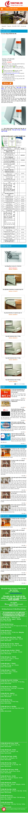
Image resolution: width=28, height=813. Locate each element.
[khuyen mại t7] (14, 17)
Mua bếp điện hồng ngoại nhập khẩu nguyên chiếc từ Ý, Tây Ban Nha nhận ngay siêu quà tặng (18, 410)
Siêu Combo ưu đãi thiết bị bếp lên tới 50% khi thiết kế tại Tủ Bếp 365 (18, 423)
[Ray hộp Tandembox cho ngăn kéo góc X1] (13, 303)
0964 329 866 (14, 8)
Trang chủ (9, 26)
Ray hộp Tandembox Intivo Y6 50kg (13, 379)
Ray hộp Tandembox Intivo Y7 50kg (13, 336)
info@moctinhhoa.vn (16, 593)
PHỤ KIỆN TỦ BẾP (16, 26)
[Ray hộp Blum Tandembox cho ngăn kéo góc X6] (13, 280)
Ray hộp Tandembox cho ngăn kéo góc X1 (13, 312)
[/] (14, 3)
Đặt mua (6, 83)
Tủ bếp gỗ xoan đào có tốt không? (18, 448)
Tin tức (3, 446)
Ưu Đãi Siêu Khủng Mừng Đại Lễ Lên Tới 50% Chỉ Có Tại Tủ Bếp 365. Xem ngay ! (18, 391)
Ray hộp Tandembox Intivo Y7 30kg (13, 358)
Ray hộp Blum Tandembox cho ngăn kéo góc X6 (13, 289)
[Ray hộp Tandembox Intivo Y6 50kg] (13, 370)
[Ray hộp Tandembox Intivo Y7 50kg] (13, 326)
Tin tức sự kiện (5, 516)
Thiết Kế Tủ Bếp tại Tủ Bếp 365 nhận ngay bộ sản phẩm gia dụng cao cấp (18, 435)
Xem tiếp (23, 398)
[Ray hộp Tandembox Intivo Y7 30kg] (13, 348)
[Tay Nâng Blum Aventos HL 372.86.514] (13, 256)
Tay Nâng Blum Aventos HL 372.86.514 (13, 266)
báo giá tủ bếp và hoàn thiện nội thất (12, 73)
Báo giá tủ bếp (16, 129)
